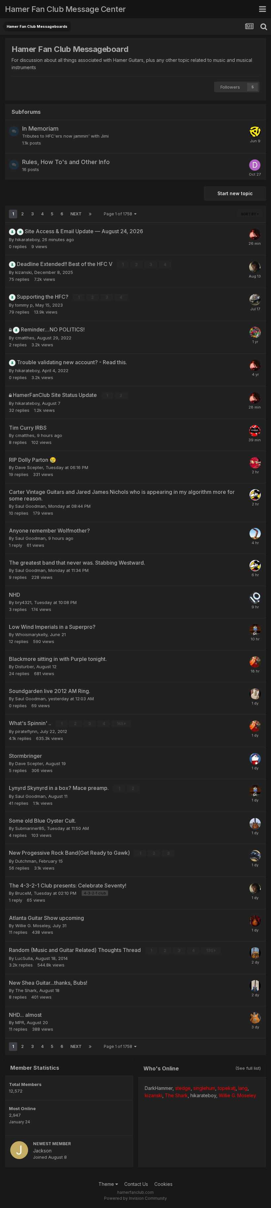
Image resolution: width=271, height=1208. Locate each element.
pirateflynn (26, 731)
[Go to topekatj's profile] (255, 597)
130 (210, 950)
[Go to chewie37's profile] (255, 299)
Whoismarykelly (31, 634)
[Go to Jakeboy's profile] (255, 823)
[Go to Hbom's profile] (255, 953)
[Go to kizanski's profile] (254, 267)
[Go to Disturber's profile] (255, 985)
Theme (106, 1184)
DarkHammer (159, 1088)
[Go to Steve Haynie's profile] (255, 758)
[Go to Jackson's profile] (19, 1150)
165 (120, 723)
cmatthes (24, 337)
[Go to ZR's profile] (255, 131)
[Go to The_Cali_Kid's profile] (255, 533)
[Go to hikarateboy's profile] (254, 234)
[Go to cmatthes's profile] (255, 332)
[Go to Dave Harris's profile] (254, 165)
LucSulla (24, 958)
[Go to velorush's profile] (255, 629)
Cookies (163, 1184)
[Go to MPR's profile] (255, 1017)
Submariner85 (29, 828)
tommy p (24, 305)
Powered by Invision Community (135, 1198)
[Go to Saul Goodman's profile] (255, 694)
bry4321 (23, 602)
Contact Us (136, 1184)
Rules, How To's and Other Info (66, 161)
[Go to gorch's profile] (255, 662)
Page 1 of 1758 (119, 213)
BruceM (23, 893)
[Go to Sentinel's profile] (255, 855)
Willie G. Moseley (32, 925)
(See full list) (248, 1068)
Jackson (42, 1150)
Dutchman (25, 861)
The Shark (26, 990)
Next (76, 213)
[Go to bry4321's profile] (255, 462)
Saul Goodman (30, 506)
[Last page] (90, 214)
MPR (19, 1022)
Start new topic (234, 193)
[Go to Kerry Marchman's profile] (255, 921)
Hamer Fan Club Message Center (65, 9)
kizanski (23, 272)
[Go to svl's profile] (254, 430)
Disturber (24, 666)
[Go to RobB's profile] (255, 494)
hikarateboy (27, 239)
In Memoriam (40, 128)
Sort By (249, 214)
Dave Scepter (29, 467)
